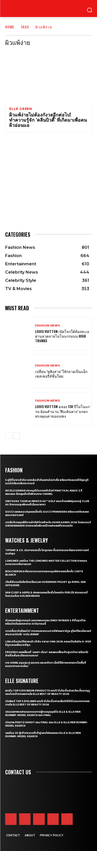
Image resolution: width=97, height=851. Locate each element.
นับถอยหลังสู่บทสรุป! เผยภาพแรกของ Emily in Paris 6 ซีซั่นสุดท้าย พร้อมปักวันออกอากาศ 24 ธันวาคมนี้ (45, 622)
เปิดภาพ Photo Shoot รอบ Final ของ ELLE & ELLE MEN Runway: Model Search (46, 724)
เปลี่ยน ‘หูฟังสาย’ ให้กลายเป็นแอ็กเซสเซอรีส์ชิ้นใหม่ (61, 374)
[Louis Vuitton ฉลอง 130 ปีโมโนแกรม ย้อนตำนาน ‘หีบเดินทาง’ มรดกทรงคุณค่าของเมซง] (18, 409)
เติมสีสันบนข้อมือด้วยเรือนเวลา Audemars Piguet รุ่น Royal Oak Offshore (45, 583)
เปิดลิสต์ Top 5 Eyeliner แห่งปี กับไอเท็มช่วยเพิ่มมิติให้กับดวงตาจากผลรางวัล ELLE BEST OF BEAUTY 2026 (47, 702)
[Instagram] (25, 819)
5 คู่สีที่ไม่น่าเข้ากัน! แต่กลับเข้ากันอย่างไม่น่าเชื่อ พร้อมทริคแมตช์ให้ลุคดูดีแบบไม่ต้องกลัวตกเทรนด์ (46, 481)
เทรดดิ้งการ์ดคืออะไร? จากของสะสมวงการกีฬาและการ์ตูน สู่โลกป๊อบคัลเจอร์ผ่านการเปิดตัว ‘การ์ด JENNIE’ (48, 632)
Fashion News (47, 325)
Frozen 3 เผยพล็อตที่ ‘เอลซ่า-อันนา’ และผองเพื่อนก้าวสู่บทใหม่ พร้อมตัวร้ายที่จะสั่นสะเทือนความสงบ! (46, 653)
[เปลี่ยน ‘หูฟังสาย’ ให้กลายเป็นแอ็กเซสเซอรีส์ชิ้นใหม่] (18, 371)
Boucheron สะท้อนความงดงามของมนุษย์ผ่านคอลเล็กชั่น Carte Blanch (44, 573)
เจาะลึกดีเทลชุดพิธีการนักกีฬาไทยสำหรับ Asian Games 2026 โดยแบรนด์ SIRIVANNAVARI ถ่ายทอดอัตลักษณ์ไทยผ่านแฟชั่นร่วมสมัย (48, 524)
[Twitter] (38, 819)
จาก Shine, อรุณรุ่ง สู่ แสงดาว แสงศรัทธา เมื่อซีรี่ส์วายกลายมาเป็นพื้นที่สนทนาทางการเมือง (45, 664)
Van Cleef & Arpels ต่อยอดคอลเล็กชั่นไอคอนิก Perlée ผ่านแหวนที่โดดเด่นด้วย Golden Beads (46, 594)
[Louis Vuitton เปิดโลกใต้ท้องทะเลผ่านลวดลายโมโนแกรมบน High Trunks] (18, 334)
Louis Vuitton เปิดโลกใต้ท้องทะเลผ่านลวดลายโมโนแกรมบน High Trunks (62, 336)
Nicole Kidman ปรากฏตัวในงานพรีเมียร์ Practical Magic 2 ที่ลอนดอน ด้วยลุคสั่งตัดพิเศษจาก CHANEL (43, 492)
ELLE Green (20, 108)
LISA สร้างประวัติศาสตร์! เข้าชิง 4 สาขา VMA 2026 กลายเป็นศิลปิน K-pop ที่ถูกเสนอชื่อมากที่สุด (48, 643)
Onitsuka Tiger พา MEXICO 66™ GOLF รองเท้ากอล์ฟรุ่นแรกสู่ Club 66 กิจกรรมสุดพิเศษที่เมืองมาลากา (47, 502)
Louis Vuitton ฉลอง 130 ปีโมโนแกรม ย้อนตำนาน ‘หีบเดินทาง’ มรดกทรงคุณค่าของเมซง (62, 411)
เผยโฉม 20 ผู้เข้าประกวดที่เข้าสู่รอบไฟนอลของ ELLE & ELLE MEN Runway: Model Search (43, 734)
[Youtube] (53, 819)
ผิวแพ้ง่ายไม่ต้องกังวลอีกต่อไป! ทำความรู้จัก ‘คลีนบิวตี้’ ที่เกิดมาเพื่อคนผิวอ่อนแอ (48, 119)
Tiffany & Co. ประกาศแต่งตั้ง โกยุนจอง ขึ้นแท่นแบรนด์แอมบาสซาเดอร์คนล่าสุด (47, 551)
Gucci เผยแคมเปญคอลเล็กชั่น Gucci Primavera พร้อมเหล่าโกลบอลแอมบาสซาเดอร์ (47, 513)
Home (9, 26)
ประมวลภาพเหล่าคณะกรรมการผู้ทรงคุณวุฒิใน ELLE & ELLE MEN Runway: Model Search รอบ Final (42, 713)
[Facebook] (11, 819)
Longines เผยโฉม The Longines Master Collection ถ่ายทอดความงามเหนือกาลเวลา (46, 562)
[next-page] (16, 435)
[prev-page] (8, 435)
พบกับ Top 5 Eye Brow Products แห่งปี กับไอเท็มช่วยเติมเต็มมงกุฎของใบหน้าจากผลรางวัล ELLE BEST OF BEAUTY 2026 (47, 692)
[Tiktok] (67, 819)
